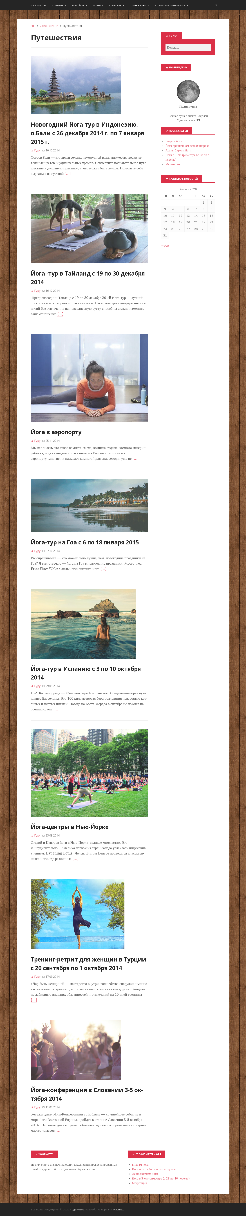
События (57, 5)
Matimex (118, 1209)
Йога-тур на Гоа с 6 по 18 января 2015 (85, 542)
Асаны (97, 5)
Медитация (173, 164)
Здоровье (115, 5)
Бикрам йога (174, 141)
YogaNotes (77, 1209)
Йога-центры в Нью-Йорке (70, 827)
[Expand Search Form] (216, 5)
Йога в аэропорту (56, 432)
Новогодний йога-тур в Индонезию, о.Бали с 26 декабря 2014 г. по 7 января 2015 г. (87, 133)
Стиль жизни (138, 5)
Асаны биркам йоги (178, 150)
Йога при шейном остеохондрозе (187, 145)
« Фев (165, 245)
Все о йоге (78, 5)
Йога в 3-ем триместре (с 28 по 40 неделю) (161, 1178)
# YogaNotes (38, 5)
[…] (68, 173)
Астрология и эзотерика (170, 5)
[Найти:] (188, 47)
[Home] (33, 26)
